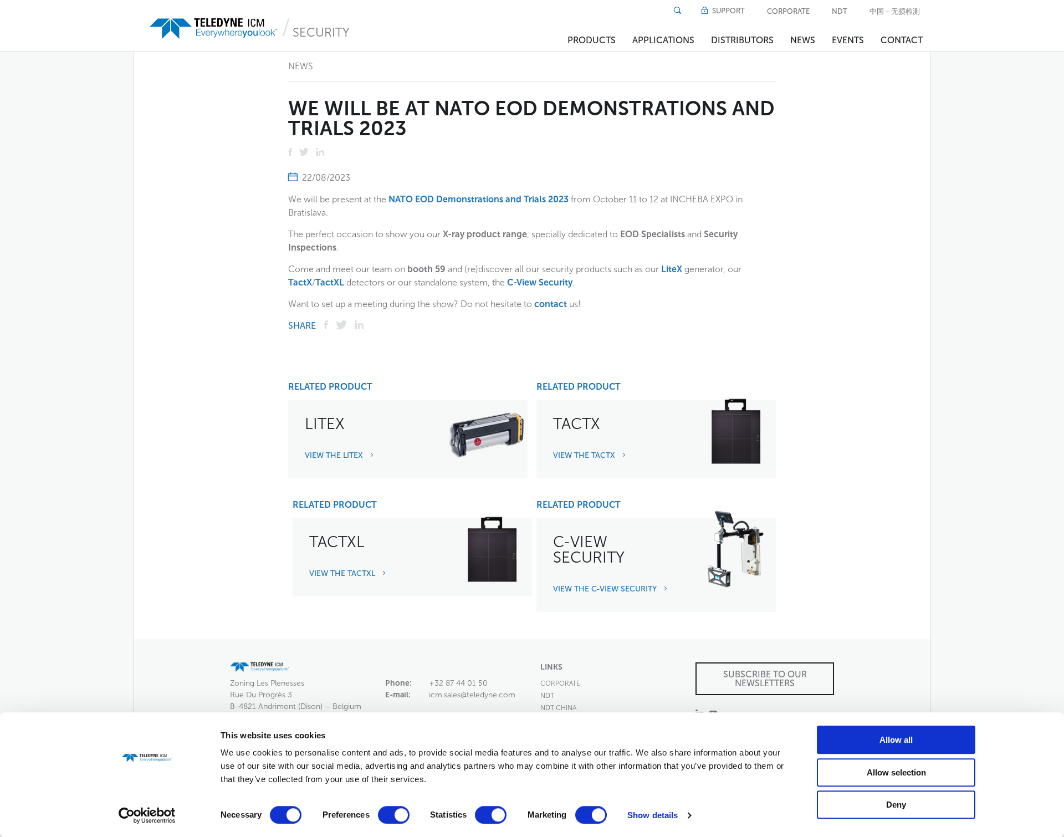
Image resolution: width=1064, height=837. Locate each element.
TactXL (329, 282)
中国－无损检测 (894, 11)
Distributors (742, 40)
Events (848, 40)
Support (727, 11)
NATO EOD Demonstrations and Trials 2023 (478, 199)
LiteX (671, 269)
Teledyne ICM (214, 28)
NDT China (558, 708)
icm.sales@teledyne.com (472, 695)
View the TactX (585, 455)
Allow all (896, 739)
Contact (902, 40)
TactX (300, 282)
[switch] (394, 815)
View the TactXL (343, 573)
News (802, 40)
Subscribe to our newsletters (765, 678)
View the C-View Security (606, 589)
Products (591, 40)
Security (321, 32)
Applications (663, 40)
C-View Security (539, 282)
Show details (652, 815)
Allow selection (896, 772)
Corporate (788, 11)
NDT (839, 11)
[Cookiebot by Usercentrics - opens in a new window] (147, 815)
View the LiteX (335, 455)
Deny (896, 804)
